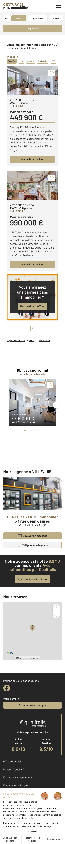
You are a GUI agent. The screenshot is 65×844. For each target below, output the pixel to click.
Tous (6, 18)
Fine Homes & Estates (16, 785)
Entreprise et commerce (17, 777)
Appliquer (33, 28)
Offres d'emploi (12, 761)
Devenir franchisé (13, 769)
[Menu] (59, 5)
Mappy (35, 658)
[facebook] (6, 688)
